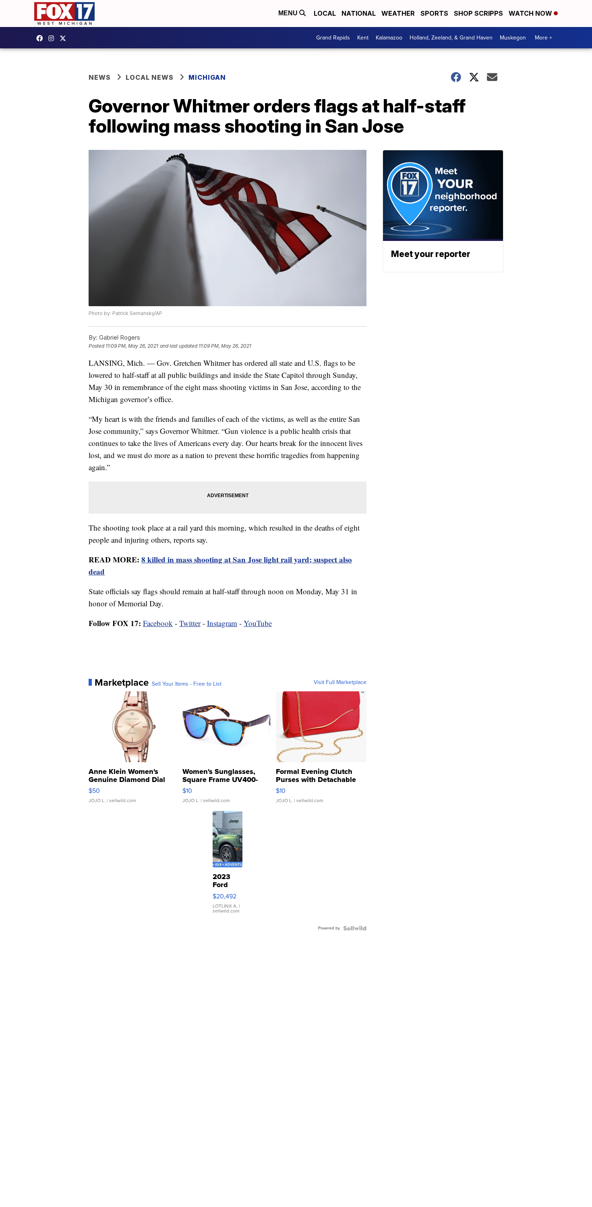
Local (325, 13)
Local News (150, 77)
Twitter (190, 623)
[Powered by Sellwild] (354, 928)
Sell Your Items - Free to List (186, 684)
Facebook (158, 623)
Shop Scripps (478, 13)
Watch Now (531, 13)
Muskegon (513, 37)
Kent (362, 37)
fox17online (41, 38)
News (100, 77)
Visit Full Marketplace (340, 682)
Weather (398, 13)
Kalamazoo (389, 37)
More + (543, 37)
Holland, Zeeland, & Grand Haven (451, 37)
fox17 (65, 38)
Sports (434, 13)
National (359, 13)
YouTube (258, 623)
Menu (288, 13)
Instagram (222, 623)
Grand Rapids (333, 37)
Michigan (207, 77)
